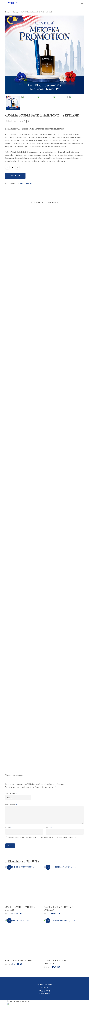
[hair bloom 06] (24, 629)
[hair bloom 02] (24, 550)
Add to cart (15, 176)
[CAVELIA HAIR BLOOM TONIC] (24, 938)
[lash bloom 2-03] (63, 272)
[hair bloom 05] (63, 590)
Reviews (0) (53, 202)
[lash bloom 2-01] (24, 232)
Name (8, 827)
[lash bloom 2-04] (24, 311)
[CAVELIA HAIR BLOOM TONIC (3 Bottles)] (62, 884)
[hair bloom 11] (63, 708)
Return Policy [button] (44, 987)
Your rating (11, 793)
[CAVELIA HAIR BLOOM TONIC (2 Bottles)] (62, 938)
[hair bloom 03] (63, 550)
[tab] (36, 202)
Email (49, 827)
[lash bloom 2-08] (24, 390)
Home (7, 12)
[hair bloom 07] (63, 629)
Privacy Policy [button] (44, 993)
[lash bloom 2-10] (24, 430)
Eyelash (15, 12)
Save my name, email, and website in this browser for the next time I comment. (42, 837)
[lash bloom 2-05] (63, 311)
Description (36, 202)
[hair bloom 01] (24, 511)
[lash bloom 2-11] (63, 430)
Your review (11, 805)
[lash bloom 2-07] (63, 351)
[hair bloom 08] (24, 669)
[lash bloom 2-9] (63, 390)
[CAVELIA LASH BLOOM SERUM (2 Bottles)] (24, 884)
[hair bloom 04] (24, 590)
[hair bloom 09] (63, 669)
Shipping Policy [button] (44, 990)
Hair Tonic (28, 183)
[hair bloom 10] (24, 708)
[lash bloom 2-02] (24, 272)
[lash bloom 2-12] (24, 469)
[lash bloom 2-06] (24, 351)
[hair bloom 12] (24, 748)
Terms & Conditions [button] (44, 984)
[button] (82, 3)
